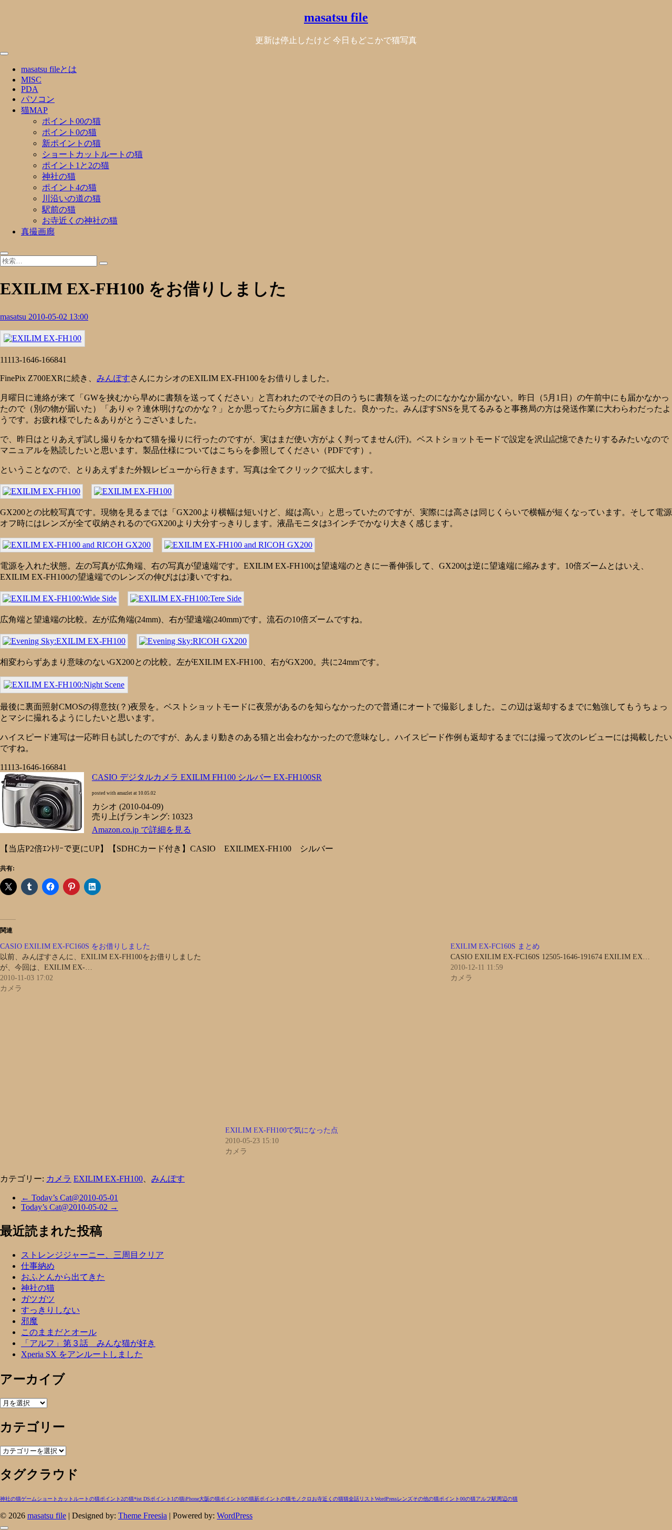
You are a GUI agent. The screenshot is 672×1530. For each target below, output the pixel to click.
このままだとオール (59, 1332)
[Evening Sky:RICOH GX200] (192, 640)
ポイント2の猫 (117, 1499)
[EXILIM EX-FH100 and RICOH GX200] (76, 544)
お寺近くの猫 (327, 1499)
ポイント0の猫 (69, 132)
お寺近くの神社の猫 (80, 220)
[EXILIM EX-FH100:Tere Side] (186, 598)
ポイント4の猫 (69, 187)
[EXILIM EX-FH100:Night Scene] (64, 684)
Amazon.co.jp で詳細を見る (141, 829)
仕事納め (38, 1265)
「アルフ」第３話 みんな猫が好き (88, 1343)
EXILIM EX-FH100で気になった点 (281, 1130)
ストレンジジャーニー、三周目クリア (92, 1254)
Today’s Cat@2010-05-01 (69, 1197)
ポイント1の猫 (167, 1499)
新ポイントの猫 (71, 143)
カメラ (58, 1178)
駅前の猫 (59, 209)
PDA (29, 89)
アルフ (483, 1499)
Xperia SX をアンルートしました (82, 1354)
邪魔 (29, 1321)
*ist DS (142, 1499)
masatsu (14, 316)
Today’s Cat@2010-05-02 (69, 1207)
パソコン (38, 99)
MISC (31, 79)
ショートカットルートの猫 (92, 154)
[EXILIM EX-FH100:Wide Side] (59, 598)
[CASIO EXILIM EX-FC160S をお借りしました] (112, 967)
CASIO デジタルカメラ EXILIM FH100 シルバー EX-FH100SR (207, 777)
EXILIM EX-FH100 (108, 1178)
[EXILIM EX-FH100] (42, 338)
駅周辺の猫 (504, 1499)
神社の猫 (59, 176)
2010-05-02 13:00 (58, 316)
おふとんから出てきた (63, 1276)
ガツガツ (38, 1299)
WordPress (386, 1499)
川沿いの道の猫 (71, 198)
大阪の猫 (209, 1499)
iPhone (191, 1499)
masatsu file (336, 17)
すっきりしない (50, 1310)
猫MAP (34, 110)
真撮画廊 (38, 231)
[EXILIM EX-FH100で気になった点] (332, 1033)
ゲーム (29, 1499)
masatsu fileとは (49, 69)
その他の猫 (426, 1499)
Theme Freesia (142, 1515)
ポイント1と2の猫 (75, 165)
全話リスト (362, 1499)
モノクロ (301, 1499)
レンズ (405, 1499)
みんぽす (113, 378)
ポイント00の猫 (71, 121)
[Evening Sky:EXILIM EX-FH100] (64, 640)
